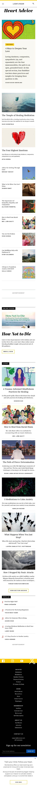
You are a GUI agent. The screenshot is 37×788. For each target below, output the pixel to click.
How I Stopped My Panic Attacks (18, 572)
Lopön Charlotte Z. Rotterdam (18, 546)
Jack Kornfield (8, 124)
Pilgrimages (18, 701)
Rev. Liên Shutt (8, 221)
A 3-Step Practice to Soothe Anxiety (16, 636)
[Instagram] (14, 661)
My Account (18, 713)
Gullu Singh (7, 271)
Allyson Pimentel (9, 206)
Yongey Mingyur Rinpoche (18, 583)
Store (18, 696)
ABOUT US (18, 720)
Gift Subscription (18, 715)
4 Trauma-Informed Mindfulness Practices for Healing (18, 390)
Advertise (18, 725)
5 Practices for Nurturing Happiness (16, 610)
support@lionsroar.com (18, 738)
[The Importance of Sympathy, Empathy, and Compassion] (28, 206)
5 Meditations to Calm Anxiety (18, 499)
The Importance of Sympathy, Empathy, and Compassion (10, 203)
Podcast (18, 682)
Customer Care (18, 711)
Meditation (18, 672)
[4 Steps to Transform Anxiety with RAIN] (28, 272)
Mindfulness (18, 674)
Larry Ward (9, 631)
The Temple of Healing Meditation (18, 115)
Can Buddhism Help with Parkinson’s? (10, 251)
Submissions (18, 727)
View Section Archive (18, 590)
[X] (32, 661)
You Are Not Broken (8, 234)
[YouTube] (23, 661)
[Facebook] (5, 661)
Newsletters (18, 694)
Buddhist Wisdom (18, 677)
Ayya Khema (6, 159)
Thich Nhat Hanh (11, 612)
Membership (18, 705)
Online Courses (18, 698)
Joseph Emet (7, 188)
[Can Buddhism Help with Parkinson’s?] (28, 255)
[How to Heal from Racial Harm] (28, 222)
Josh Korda (6, 236)
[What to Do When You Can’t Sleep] (28, 189)
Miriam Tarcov (7, 172)
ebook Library (18, 691)
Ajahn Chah (9, 621)
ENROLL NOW (8, 351)
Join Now (18, 708)
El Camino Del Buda (18, 684)
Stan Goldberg (8, 254)
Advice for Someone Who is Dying (16, 618)
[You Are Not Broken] (28, 239)
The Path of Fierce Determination (18, 462)
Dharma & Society (18, 679)
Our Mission (18, 723)
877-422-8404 (18, 740)
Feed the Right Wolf (11, 601)
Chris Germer (10, 639)
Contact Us (18, 734)
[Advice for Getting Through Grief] (28, 173)
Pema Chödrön (10, 604)
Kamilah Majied (18, 508)
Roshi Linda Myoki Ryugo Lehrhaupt (18, 473)
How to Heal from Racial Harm (18, 426)
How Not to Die (16, 334)
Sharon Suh (18, 401)
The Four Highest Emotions (15, 150)
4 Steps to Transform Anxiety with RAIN (9, 268)
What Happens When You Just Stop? (18, 536)
